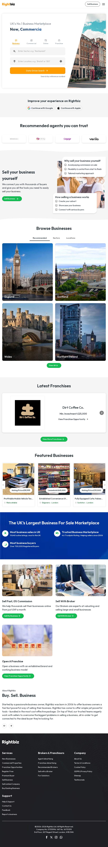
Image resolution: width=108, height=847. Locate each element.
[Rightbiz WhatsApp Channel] (61, 838)
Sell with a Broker (45, 771)
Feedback (6, 810)
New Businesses (9, 759)
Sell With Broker (64, 616)
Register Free (7, 771)
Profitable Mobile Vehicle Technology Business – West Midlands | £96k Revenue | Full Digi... (18, 498)
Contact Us (6, 806)
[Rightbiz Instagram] (56, 837)
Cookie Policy (79, 767)
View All (52, 365)
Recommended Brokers (48, 767)
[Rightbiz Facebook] (46, 837)
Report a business (9, 814)
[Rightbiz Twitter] (51, 837)
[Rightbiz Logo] (10, 743)
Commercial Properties (11, 763)
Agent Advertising (45, 759)
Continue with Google (42, 108)
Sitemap (77, 775)
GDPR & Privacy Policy (83, 771)
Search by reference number (53, 76)
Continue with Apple (70, 108)
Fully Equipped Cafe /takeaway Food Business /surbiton (89, 498)
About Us (78, 759)
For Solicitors (43, 775)
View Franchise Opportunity (71, 419)
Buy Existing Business (11, 788)
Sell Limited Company (11, 784)
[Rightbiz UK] (8, 4)
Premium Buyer (8, 775)
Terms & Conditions (82, 763)
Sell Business (92, 4)
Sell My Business (11, 616)
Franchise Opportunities (12, 767)
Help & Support (8, 801)
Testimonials (79, 780)
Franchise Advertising (47, 763)
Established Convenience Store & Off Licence (54, 498)
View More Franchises (52, 439)
